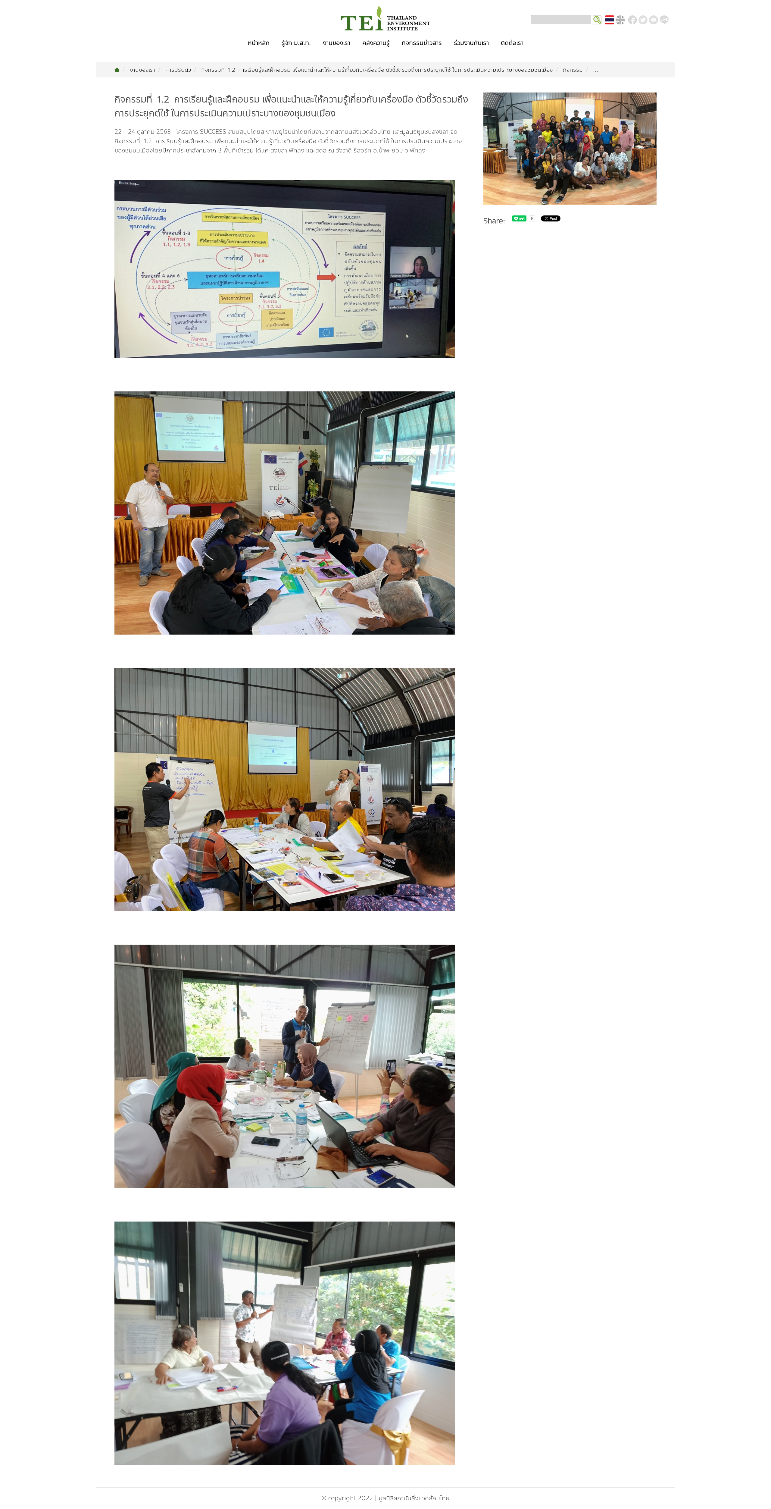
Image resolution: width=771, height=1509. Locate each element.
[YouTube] (653, 19)
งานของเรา (336, 43)
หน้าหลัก (259, 43)
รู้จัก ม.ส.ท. (296, 43)
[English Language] (620, 19)
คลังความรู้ (376, 43)
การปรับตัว (178, 70)
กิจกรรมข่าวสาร (422, 43)
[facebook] (632, 19)
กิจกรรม (573, 70)
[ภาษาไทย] (609, 19)
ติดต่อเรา (512, 43)
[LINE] (664, 19)
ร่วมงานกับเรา (471, 43)
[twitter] (643, 19)
